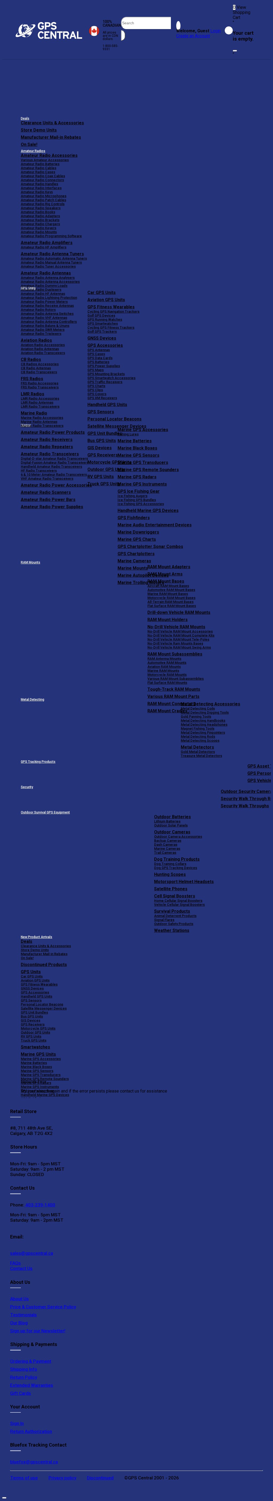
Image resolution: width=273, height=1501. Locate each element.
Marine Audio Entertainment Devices (155, 524)
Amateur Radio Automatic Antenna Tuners (54, 258)
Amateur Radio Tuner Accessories (48, 266)
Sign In (17, 1423)
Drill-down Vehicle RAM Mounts (178, 612)
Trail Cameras (165, 853)
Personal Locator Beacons (114, 419)
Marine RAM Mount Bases (167, 594)
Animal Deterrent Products (175, 916)
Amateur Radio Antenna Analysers (48, 278)
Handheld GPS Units (107, 404)
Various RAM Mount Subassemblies (175, 679)
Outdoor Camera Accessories (178, 837)
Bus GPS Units (32, 1016)
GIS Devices (30, 1020)
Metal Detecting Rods (198, 736)
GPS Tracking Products (38, 762)
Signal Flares (164, 920)
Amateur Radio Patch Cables (43, 200)
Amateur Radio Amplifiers (47, 242)
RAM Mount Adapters (168, 566)
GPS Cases (96, 354)
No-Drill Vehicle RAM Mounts (176, 626)
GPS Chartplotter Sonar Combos (150, 546)
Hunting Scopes (170, 874)
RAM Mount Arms (165, 574)
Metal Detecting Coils (198, 708)
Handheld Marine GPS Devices (148, 510)
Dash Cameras (165, 845)
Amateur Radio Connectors (42, 180)
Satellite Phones (170, 888)
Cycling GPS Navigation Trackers (113, 311)
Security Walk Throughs (245, 805)
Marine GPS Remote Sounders (148, 469)
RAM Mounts (30, 562)
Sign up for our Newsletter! (37, 1330)
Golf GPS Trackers (102, 331)
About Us (19, 1298)
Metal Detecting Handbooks (203, 720)
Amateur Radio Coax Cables (43, 176)
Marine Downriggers (138, 532)
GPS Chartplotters (136, 553)
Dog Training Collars (170, 864)
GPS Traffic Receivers (104, 382)
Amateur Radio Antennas (46, 273)
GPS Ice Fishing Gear (139, 491)
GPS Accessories (105, 345)
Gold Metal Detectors (198, 752)
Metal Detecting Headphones (204, 724)
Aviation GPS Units (106, 299)
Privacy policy (62, 1477)
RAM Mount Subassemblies (174, 654)
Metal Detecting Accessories (210, 703)
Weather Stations (171, 930)
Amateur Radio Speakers (41, 208)
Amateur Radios (33, 151)
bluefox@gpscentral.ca (34, 1461)
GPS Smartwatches (102, 323)
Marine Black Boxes (137, 448)
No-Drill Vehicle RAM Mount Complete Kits (180, 635)
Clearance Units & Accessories (52, 122)
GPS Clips (95, 390)
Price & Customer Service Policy (43, 1306)
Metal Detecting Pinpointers (203, 732)
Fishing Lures (128, 434)
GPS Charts (96, 386)
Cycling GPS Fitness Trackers (110, 327)
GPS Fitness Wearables (111, 306)
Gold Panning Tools (196, 716)
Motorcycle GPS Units (38, 1028)
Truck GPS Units (33, 1040)
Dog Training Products (177, 859)
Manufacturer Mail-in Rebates (51, 137)
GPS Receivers (33, 1024)
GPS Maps (95, 370)
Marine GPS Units (38, 1054)
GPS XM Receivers (102, 398)
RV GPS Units (31, 1036)
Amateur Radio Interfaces (41, 188)
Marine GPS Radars (137, 476)
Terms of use (24, 1477)
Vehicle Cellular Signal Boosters (179, 905)
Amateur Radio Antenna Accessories (50, 282)
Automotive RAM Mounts (166, 663)
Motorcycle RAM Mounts (167, 675)
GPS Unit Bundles (34, 1012)
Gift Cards (20, 1393)
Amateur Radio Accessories (49, 155)
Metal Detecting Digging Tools (205, 712)
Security (27, 787)
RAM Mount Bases (165, 581)
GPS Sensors (100, 411)
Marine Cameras (134, 560)
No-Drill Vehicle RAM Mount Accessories (180, 631)
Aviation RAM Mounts (164, 667)
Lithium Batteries (167, 821)
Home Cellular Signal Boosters (178, 901)
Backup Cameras (167, 841)
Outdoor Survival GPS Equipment (45, 812)
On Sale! (29, 144)
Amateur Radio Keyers (38, 228)
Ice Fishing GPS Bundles (137, 500)
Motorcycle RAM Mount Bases (171, 598)
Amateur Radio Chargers (40, 224)
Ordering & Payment (30, 1361)
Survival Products (172, 911)
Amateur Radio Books (38, 212)
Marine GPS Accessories (143, 429)
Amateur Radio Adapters (40, 216)
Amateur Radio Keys (37, 192)
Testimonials (23, 1314)
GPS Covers (96, 394)
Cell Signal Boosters (174, 896)
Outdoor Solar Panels (171, 825)
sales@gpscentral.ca (31, 1253)
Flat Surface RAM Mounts (167, 683)
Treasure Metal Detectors (201, 756)
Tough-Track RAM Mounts (173, 689)
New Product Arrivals (36, 937)
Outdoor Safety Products (173, 924)
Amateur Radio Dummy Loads (44, 286)
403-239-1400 (39, 1205)
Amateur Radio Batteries (40, 164)
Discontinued (100, 1477)
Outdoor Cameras (172, 832)
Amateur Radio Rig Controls (43, 204)
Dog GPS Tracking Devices (175, 868)
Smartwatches (35, 1047)
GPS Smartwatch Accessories (111, 378)
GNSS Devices (101, 338)
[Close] (235, 50)
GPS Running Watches (104, 319)
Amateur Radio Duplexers (41, 290)
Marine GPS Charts (137, 539)
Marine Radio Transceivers (42, 426)
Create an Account (193, 35)
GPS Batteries (98, 362)
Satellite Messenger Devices (116, 426)
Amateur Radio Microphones (43, 196)
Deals (25, 118)
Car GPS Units (101, 292)
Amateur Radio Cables (38, 168)
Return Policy (23, 1377)
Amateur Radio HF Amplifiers (43, 247)
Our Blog (19, 1322)
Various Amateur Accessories (45, 160)
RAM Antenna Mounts (164, 659)
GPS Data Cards (100, 358)
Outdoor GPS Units (35, 1032)
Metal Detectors (197, 747)
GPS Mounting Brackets (106, 374)
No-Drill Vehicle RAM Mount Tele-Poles (178, 639)
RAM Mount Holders (167, 619)
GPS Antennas (98, 350)
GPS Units (31, 971)
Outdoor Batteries (172, 816)
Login (215, 30)
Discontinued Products (44, 964)
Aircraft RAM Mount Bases (168, 586)
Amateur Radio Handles (39, 184)
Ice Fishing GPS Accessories (141, 504)
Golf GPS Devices (101, 315)
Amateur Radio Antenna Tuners (52, 253)
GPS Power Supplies (103, 366)
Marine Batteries (135, 440)
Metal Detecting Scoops (200, 740)
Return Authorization (31, 1431)
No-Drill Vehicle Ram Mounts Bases (175, 643)
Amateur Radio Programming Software (51, 236)
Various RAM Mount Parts (173, 696)
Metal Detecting (32, 699)
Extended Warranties (31, 1385)
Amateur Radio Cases (38, 172)
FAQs (15, 1263)
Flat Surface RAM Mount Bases (171, 606)
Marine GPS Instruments (142, 484)
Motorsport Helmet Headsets (184, 881)
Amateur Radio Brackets (40, 220)
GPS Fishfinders (134, 517)
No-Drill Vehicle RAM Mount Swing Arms (179, 647)
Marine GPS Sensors (138, 455)
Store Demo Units (39, 130)
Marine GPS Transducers (143, 462)
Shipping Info (23, 1369)
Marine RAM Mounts (163, 671)
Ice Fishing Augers (132, 496)
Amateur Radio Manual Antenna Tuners (51, 262)
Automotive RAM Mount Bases (171, 590)
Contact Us (21, 1268)
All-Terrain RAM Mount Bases (170, 602)
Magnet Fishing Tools (197, 728)
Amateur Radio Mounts (39, 232)
